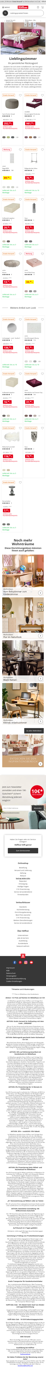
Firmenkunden (23, 894)
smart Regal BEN (7, 147)
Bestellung (23, 868)
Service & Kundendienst (23, 892)
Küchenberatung (23, 909)
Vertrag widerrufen (23, 878)
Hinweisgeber (11, 976)
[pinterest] (20, 962)
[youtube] (31, 962)
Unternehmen (23, 935)
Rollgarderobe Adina (31, 147)
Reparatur (23, 881)
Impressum (10, 968)
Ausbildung (23, 941)
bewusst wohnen (23, 946)
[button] (5, 7)
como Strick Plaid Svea (31, 251)
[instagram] (25, 962)
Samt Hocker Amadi (8, 92)
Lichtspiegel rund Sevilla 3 (11, 316)
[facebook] (14, 962)
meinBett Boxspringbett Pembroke (33, 93)
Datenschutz (11, 973)
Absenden (38, 808)
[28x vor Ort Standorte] (38, 7)
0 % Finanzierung (23, 889)
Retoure (23, 876)
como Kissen (6, 251)
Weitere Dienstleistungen (23, 920)
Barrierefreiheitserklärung (16, 979)
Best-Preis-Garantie (23, 915)
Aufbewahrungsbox (8, 196)
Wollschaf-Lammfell (8, 425)
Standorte (23, 907)
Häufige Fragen (23, 886)
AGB (7, 970)
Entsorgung (23, 884)
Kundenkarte (23, 943)
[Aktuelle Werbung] (6, 150)
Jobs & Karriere (23, 938)
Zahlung (23, 873)
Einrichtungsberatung (23, 912)
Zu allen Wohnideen (34, 731)
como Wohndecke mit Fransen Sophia (33, 371)
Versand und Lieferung (23, 870)
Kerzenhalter (6, 479)
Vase (25, 196)
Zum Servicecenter (23, 851)
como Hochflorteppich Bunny (33, 317)
